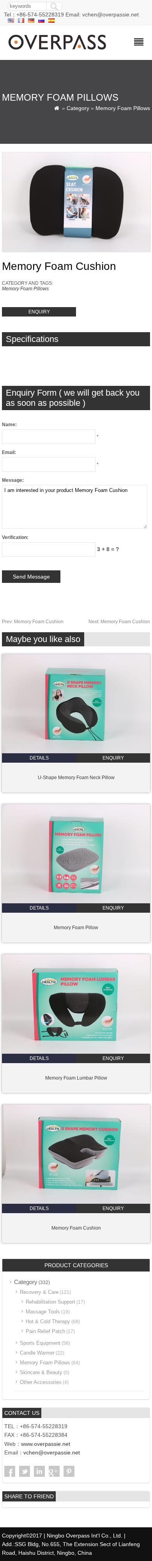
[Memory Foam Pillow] (76, 901)
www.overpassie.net (45, 1444)
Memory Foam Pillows (122, 108)
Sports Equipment (40, 1343)
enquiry (39, 312)
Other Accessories (41, 1382)
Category (78, 108)
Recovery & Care (39, 1292)
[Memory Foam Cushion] (76, 1202)
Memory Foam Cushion (33, 621)
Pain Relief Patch (45, 1331)
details (39, 758)
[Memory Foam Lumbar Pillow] (76, 1052)
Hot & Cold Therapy (48, 1321)
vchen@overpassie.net (51, 1452)
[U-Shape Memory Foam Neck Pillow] (76, 751)
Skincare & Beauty (41, 1372)
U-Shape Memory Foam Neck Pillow (76, 777)
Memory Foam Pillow (76, 927)
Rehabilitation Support (50, 1302)
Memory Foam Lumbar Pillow (76, 1078)
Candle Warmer (37, 1353)
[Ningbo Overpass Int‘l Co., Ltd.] (58, 50)
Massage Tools (43, 1312)
